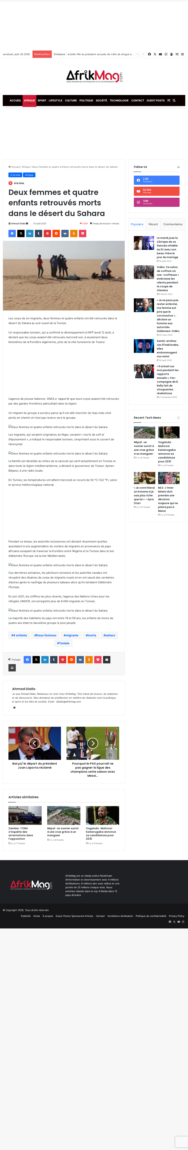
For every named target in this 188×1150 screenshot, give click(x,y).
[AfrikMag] (94, 77)
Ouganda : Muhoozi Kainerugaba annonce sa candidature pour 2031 (101, 833)
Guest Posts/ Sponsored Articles (74, 915)
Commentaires (172, 224)
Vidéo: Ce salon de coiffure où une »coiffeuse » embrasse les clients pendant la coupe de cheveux (168, 278)
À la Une (15, 174)
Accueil (15, 100)
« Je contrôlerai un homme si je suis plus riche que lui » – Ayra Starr (144, 495)
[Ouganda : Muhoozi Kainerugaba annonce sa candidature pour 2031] (102, 815)
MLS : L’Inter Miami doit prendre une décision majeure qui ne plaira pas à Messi (168, 499)
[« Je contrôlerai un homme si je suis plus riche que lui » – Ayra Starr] (144, 478)
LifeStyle (55, 100)
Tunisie (64, 643)
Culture (71, 100)
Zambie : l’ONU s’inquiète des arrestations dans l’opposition (20, 833)
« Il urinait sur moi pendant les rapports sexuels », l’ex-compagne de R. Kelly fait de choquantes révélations (168, 379)
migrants (72, 635)
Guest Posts (156, 100)
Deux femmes (46, 635)
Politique (86, 100)
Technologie (119, 100)
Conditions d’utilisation (120, 915)
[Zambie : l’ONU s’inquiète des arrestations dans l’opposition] (25, 815)
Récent (153, 224)
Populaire (137, 224)
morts (92, 635)
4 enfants (20, 635)
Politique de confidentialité (151, 915)
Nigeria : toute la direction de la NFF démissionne (82, 54)
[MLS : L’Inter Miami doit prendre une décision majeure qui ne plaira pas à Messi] (169, 478)
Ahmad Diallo (18, 223)
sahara (110, 635)
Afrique (29, 100)
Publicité (26, 915)
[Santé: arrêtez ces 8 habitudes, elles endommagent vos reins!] (144, 346)
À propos (48, 915)
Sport (42, 100)
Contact (137, 100)
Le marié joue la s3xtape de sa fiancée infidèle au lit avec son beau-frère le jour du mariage (167, 247)
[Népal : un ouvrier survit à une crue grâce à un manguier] (63, 815)
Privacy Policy (176, 915)
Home (36, 915)
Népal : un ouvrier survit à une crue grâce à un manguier (63, 831)
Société (101, 100)
